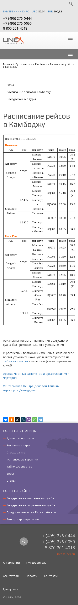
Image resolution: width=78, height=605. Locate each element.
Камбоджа (41, 64)
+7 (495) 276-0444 (17, 18)
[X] (17, 419)
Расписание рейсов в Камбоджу (29, 92)
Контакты (51, 576)
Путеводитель (24, 64)
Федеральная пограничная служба (31, 505)
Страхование (16, 452)
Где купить (10, 589)
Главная (8, 64)
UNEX (14, 41)
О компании (11, 562)
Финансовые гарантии (22, 459)
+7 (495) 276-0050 (17, 23)
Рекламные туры (18, 445)
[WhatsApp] (34, 419)
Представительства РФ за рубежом (31, 512)
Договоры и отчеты (20, 438)
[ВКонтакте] (5, 419)
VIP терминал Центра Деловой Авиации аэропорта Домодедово (31, 388)
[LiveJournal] (23, 419)
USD (35, 11)
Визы (10, 85)
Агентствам (11, 576)
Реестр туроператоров (23, 519)
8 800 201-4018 (15, 28)
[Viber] (28, 419)
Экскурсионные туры (21, 99)
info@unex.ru (66, 554)
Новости (31, 576)
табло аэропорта (15, 361)
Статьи (12, 480)
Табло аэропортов (19, 466)
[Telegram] (40, 419)
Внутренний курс (16, 11)
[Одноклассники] (11, 419)
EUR (50, 11)
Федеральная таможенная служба (30, 498)
